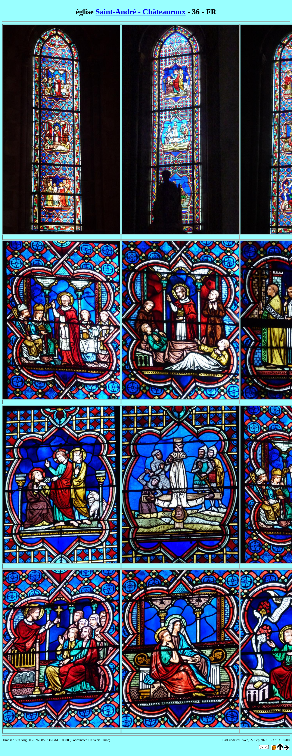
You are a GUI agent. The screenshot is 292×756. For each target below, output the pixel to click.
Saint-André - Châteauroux (141, 12)
